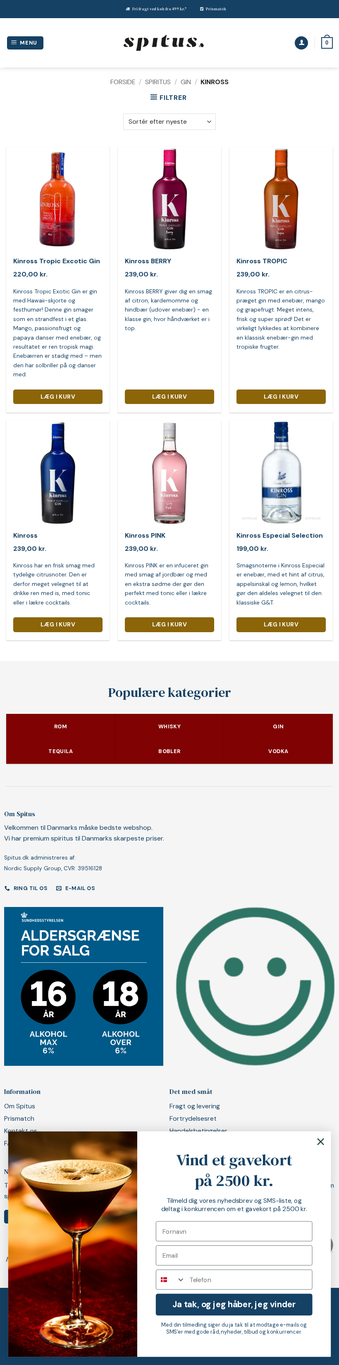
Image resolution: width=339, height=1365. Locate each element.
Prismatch (216, 9)
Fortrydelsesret (193, 1118)
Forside (123, 82)
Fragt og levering (195, 1106)
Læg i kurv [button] (58, 396)
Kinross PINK (145, 535)
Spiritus (158, 82)
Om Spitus (19, 1106)
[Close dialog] (321, 1142)
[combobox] (170, 1279)
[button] (25, 43)
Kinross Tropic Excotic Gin (56, 261)
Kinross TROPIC (261, 261)
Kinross (25, 535)
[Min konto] (301, 43)
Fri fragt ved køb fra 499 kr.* (159, 9)
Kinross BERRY (148, 261)
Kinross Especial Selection (279, 535)
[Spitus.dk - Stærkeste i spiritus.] (163, 43)
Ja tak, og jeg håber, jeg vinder (234, 1304)
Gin (186, 82)
